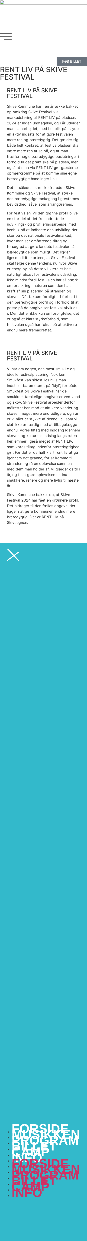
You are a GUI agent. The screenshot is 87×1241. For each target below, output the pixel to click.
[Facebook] (6, 49)
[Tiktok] (31, 49)
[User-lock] (44, 49)
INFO (27, 1192)
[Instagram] (18, 49)
